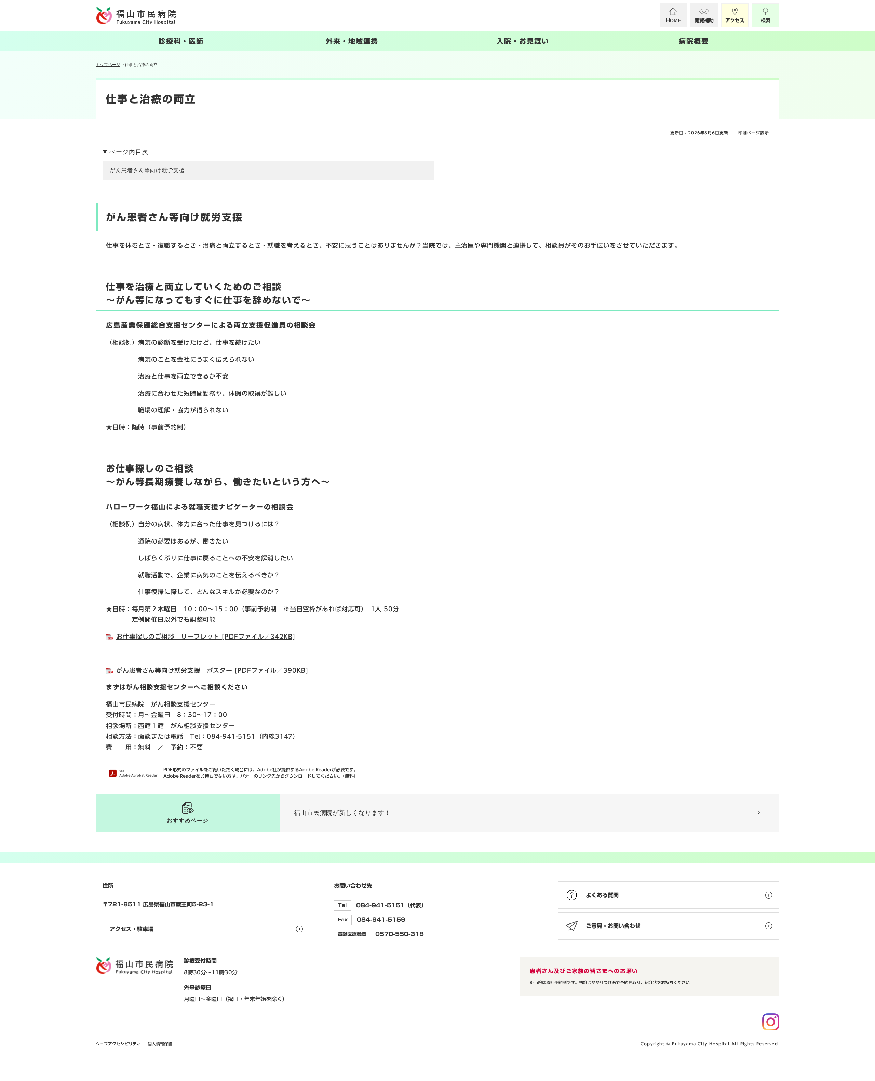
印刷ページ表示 (753, 133)
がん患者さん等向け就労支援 (147, 170)
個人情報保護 (160, 1044)
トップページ (108, 64)
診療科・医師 (181, 41)
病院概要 (694, 41)
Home (673, 20)
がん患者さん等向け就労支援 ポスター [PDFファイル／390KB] (212, 670)
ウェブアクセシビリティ (118, 1044)
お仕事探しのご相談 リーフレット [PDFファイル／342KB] (205, 636)
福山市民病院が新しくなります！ (342, 812)
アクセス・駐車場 (131, 929)
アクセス (734, 20)
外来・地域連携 (352, 41)
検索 (765, 20)
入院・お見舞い (523, 41)
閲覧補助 (704, 20)
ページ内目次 (128, 152)
